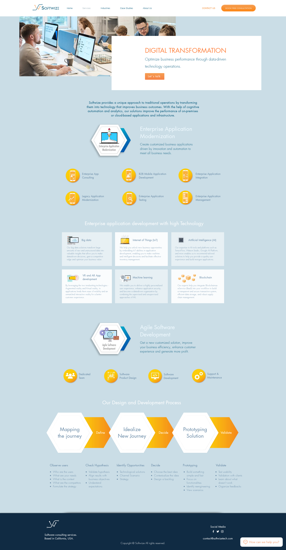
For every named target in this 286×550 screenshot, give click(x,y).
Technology (191, 223)
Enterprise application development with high (132, 223)
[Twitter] (217, 531)
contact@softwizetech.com (218, 538)
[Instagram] (222, 531)
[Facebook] (213, 531)
